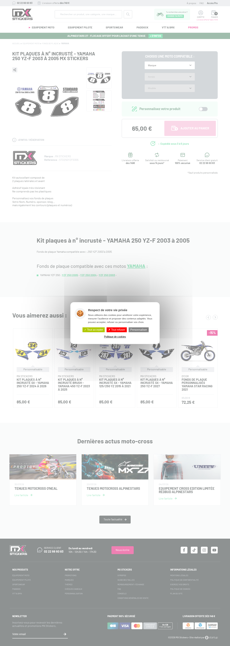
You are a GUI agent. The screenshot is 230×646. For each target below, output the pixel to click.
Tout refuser (117, 329)
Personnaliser (138, 329)
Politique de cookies (115, 336)
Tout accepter (94, 329)
